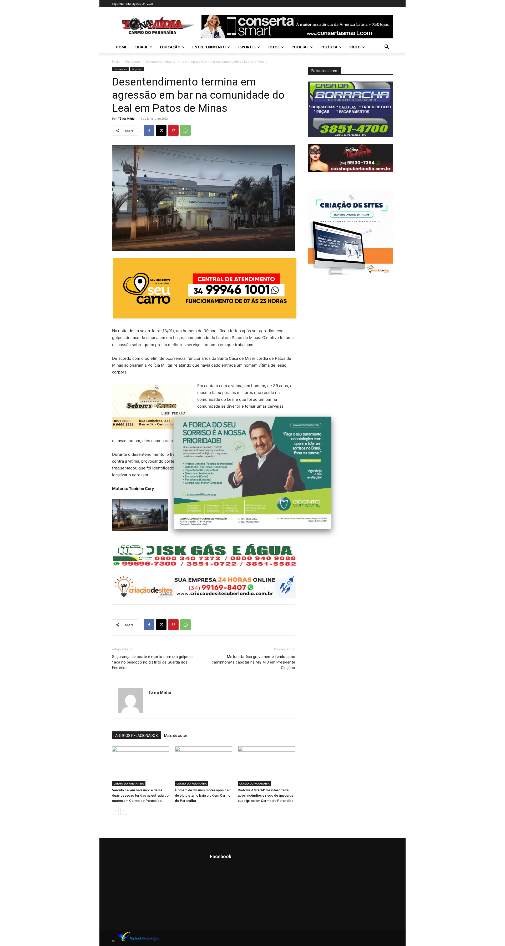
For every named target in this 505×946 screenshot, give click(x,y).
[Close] (331, 416)
